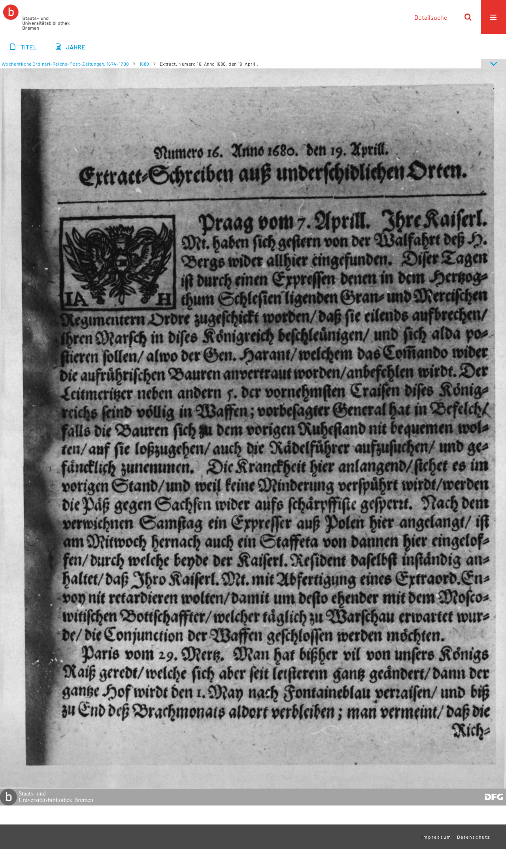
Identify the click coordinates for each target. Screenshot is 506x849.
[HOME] (36, 17)
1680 (144, 63)
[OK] (468, 17)
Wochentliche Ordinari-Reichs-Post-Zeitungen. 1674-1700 (65, 63)
